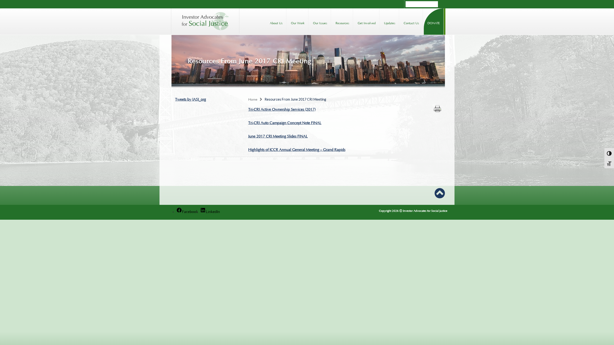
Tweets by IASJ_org (190, 99)
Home (252, 99)
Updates (389, 22)
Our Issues (320, 22)
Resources (342, 22)
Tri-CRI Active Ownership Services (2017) (282, 109)
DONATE (433, 22)
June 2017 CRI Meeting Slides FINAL (278, 136)
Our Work (298, 22)
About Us (276, 22)
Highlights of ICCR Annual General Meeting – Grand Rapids (296, 149)
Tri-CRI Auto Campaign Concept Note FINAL (284, 122)
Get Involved (367, 22)
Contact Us (411, 22)
